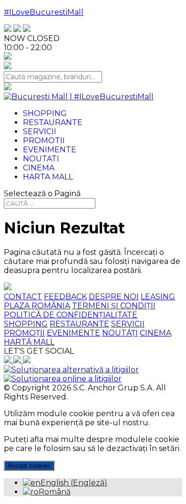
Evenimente (49, 149)
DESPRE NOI (114, 296)
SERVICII (128, 323)
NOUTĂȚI (120, 332)
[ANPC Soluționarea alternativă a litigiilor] (71, 369)
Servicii (39, 131)
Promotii (44, 140)
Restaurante (53, 122)
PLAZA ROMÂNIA (37, 305)
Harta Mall (48, 176)
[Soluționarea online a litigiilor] (63, 378)
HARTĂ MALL (29, 341)
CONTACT (23, 296)
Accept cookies (29, 465)
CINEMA (155, 332)
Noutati (41, 158)
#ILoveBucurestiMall (43, 12)
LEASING (158, 296)
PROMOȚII (24, 332)
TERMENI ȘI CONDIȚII (113, 305)
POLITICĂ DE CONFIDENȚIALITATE (70, 314)
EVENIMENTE (73, 332)
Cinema (38, 167)
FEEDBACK (65, 296)
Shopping (45, 113)
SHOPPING (26, 323)
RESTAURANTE (79, 323)
